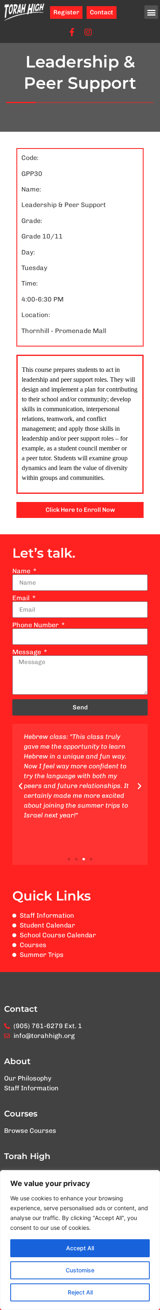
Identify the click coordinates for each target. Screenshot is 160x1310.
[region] (80, 1240)
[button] (151, 12)
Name (22, 571)
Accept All (80, 1248)
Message (27, 652)
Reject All (80, 1292)
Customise (80, 1270)
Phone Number (36, 625)
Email (21, 598)
